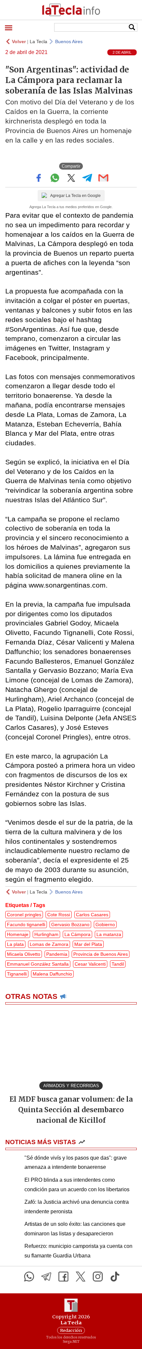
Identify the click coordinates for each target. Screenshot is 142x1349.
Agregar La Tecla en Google (75, 195)
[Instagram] (97, 1276)
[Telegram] (46, 1276)
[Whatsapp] (29, 1276)
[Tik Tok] (115, 1276)
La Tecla (38, 41)
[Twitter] (80, 1276)
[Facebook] (63, 1276)
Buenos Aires (69, 41)
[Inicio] (71, 10)
